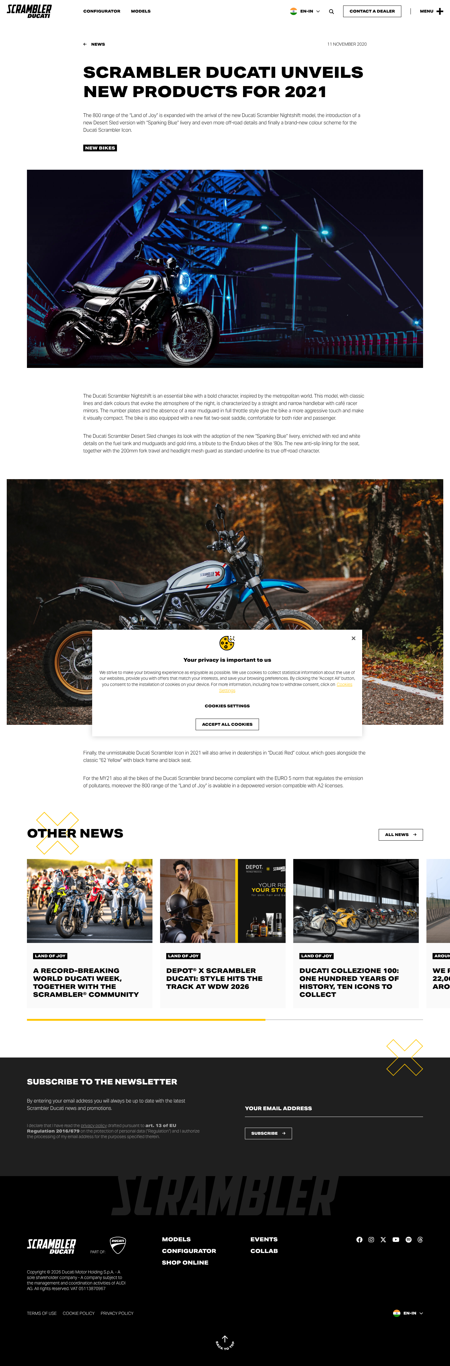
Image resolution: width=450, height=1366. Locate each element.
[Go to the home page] (29, 11)
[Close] (353, 638)
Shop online (185, 1263)
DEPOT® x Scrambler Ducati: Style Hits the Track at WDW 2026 (214, 979)
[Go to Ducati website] (118, 1245)
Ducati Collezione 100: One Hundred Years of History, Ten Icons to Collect (349, 983)
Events (264, 1239)
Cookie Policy (79, 1313)
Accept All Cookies (227, 724)
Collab (264, 1251)
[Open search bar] (331, 11)
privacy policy (94, 1125)
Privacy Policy (117, 1313)
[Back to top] (225, 1342)
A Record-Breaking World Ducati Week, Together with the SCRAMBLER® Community (86, 983)
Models (141, 11)
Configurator (101, 11)
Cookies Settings (227, 706)
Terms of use (42, 1313)
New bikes (100, 148)
